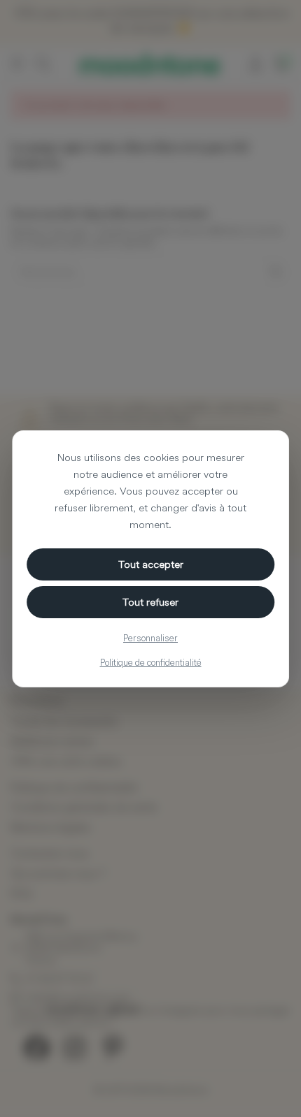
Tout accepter (150, 564)
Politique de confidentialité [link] (151, 662)
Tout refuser (150, 601)
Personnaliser (150, 637)
